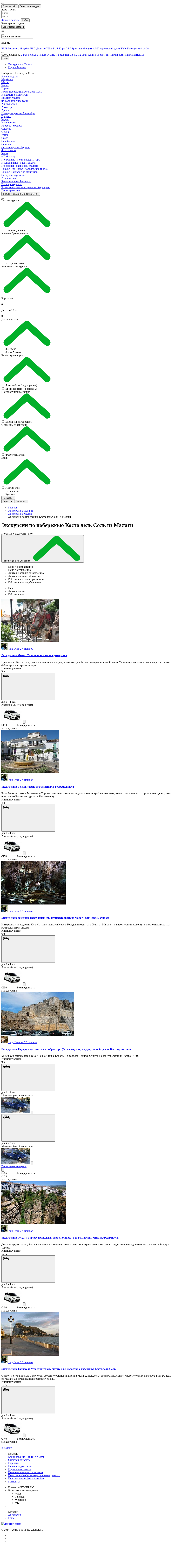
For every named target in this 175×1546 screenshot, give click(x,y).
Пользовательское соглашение (25, 1472)
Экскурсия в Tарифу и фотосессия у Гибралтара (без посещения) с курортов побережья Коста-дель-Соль (66, 1049)
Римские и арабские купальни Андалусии (25, 187)
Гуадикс (6, 116)
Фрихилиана (8, 150)
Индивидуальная (15, 230)
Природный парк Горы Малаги (19, 165)
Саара (4, 137)
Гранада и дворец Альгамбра (18, 113)
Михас (5, 82)
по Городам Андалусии (15, 100)
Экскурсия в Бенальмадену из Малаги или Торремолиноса (37, 786)
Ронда (4, 134)
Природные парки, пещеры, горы (21, 159)
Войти (25, 20)
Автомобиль (21, 385)
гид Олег (21, 648)
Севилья (6, 144)
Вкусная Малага (10, 97)
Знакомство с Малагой (14, 94)
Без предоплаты (14, 263)
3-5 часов (10, 348)
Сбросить (7, 501)
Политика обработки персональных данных (34, 1475)
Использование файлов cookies (26, 1478)
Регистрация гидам (29, 6)
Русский (10, 494)
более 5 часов (13, 352)
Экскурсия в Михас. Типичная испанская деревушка (34, 655)
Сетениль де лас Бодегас (15, 147)
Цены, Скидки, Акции (83, 54)
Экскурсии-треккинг (13, 175)
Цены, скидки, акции (20, 1466)
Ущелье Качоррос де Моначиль (19, 171)
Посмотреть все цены (13, 1166)
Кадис (5, 119)
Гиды (11, 1517)
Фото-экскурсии (15, 454)
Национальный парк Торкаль (18, 162)
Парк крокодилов (11, 184)
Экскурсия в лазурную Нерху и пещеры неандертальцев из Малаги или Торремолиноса (55, 917)
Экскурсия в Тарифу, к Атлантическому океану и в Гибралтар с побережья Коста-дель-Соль (58, 1368)
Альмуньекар (9, 103)
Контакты (138, 54)
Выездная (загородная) (18, 421)
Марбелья (7, 79)
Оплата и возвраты (58, 54)
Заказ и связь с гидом (33, 54)
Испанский (12, 491)
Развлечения (8, 178)
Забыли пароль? (10, 20)
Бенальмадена (9, 76)
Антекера (6, 107)
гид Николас (23, 1042)
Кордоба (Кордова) (12, 125)
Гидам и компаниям (120, 54)
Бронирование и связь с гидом (26, 1456)
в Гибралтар (8, 156)
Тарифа (5, 88)
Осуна (5, 131)
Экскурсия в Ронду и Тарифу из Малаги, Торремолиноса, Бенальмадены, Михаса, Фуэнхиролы (60, 1237)
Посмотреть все (10, 190)
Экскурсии (14, 1514)
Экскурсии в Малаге (20, 64)
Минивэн (21, 388)
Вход (5, 58)
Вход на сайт (9, 6)
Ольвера (6, 128)
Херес (4, 153)
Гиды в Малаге (17, 67)
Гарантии (102, 54)
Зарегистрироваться (13, 27)
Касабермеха (8, 122)
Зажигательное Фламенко (16, 181)
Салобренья (8, 141)
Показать (8, 498)
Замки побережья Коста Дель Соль (21, 91)
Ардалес (6, 110)
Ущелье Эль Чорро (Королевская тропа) (24, 168)
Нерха (5, 85)
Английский (12, 487)
